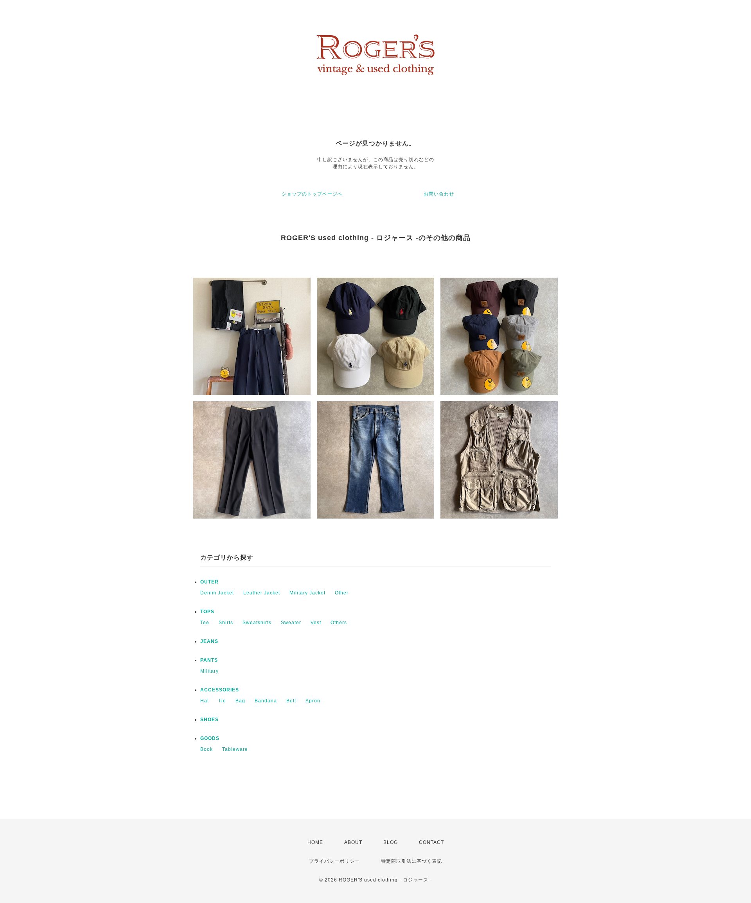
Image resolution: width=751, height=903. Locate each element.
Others (339, 622)
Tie (222, 701)
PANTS (209, 660)
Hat (204, 701)
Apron (312, 701)
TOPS (207, 611)
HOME (315, 842)
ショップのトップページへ (312, 194)
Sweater (291, 622)
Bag (240, 701)
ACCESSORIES (219, 690)
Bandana (266, 701)
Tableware (235, 749)
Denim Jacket (217, 593)
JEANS (209, 641)
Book (206, 749)
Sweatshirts (257, 622)
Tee (204, 622)
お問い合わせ (439, 194)
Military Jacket (307, 593)
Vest (316, 622)
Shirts (226, 622)
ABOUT (353, 842)
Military (209, 671)
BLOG (390, 842)
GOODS (209, 738)
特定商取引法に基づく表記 (411, 861)
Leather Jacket (261, 593)
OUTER (209, 582)
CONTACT (431, 842)
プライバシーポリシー (334, 861)
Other (342, 593)
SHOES (209, 719)
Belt (291, 701)
